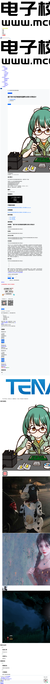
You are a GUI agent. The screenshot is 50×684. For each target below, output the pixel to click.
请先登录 (6, 322)
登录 (6, 321)
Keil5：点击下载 (12, 217)
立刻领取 (3, 340)
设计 (3, 29)
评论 (3, 322)
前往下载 (9, 104)
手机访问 (3, 34)
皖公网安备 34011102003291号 (6, 678)
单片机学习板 (3, 346)
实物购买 (3, 66)
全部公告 (2, 282)
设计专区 (3, 70)
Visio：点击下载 (12, 219)
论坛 (3, 31)
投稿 (1, 88)
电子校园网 (8, 676)
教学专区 (3, 77)
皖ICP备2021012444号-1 (5, 677)
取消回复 (9, 278)
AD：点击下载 (12, 218)
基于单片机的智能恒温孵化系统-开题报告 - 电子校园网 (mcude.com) (19, 207)
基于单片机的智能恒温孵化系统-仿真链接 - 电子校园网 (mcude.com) (19, 212)
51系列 (11, 99)
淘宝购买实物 (10, 93)
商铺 (3, 30)
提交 (13, 278)
